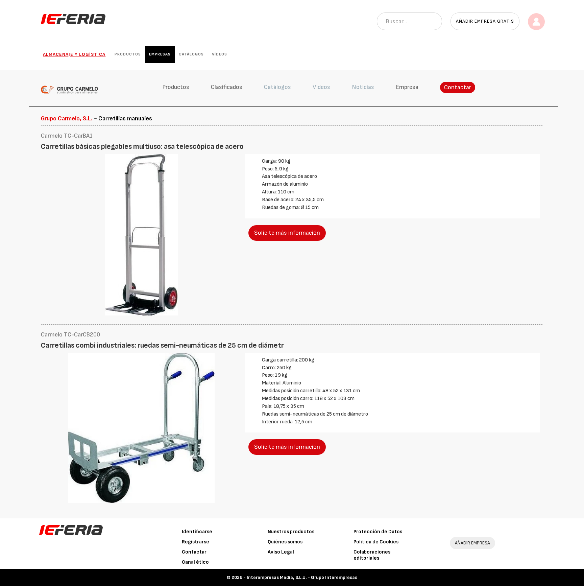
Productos (128, 54)
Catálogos (191, 54)
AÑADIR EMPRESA (472, 543)
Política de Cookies (376, 542)
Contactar (457, 87)
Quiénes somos (285, 542)
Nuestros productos (291, 532)
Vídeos (219, 54)
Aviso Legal (281, 552)
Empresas (160, 54)
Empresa (407, 87)
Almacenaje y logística (74, 54)
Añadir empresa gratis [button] (485, 21)
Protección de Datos (378, 532)
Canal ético (195, 562)
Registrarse (195, 542)
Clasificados (226, 87)
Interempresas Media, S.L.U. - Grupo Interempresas (302, 577)
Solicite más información (287, 232)
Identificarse (197, 532)
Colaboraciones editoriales (372, 555)
